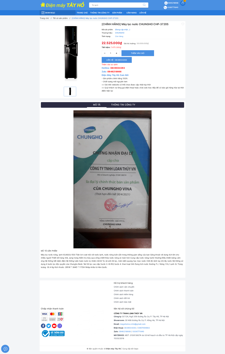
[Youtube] (54, 326)
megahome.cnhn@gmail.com (133, 324)
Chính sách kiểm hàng (123, 294)
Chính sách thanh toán (123, 290)
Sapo (136, 349)
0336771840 (172, 7)
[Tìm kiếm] (144, 5)
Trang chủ (82, 13)
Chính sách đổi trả (122, 298)
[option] (70, 53)
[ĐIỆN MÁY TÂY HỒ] (62, 5)
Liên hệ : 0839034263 (116, 60)
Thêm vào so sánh (110, 64)
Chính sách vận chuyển (124, 287)
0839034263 (117, 68)
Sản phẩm (117, 13)
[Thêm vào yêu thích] (183, 23)
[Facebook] (43, 326)
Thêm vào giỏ (137, 53)
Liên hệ (142, 13)
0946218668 (173, 3)
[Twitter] (48, 326)
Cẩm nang (131, 13)
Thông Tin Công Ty (100, 13)
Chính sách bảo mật (122, 302)
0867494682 (144, 328)
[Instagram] (59, 326)
